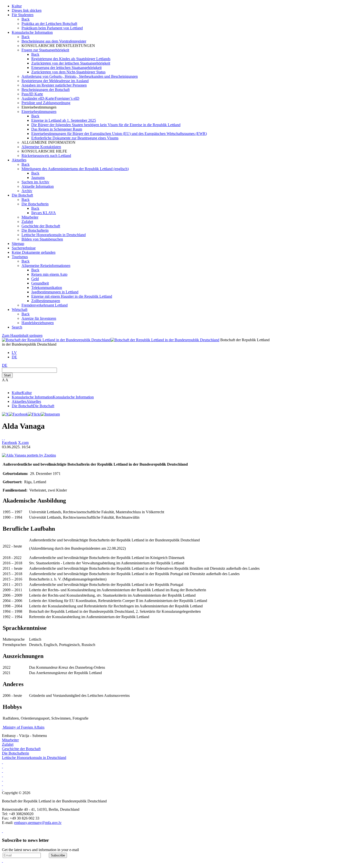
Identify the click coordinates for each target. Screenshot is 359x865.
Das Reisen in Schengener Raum (56, 129)
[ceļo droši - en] (2, 775)
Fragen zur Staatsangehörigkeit (45, 50)
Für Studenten (22, 15)
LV (14, 352)
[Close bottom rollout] (2, 831)
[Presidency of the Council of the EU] (2, 788)
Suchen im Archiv (35, 182)
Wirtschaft (19, 309)
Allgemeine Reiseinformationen (45, 265)
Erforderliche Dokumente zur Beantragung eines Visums (74, 138)
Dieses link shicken (27, 10)
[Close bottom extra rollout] (2, 861)
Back (25, 19)
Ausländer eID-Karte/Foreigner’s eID (50, 98)
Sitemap (18, 243)
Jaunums (38, 177)
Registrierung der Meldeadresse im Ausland (55, 81)
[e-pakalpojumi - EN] (2, 766)
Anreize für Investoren (38, 318)
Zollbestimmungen (45, 301)
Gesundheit (40, 283)
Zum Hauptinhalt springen (22, 335)
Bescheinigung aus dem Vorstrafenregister (53, 41)
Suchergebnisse (24, 248)
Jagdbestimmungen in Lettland (54, 292)
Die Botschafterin (35, 204)
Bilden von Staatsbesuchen (42, 239)
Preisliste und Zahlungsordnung (45, 103)
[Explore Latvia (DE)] (2, 762)
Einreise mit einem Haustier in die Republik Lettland (71, 296)
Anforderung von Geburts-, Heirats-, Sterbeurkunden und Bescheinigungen (79, 76)
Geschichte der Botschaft (40, 226)
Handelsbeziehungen (37, 323)
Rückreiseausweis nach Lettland (46, 155)
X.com (23, 442)
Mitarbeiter (29, 217)
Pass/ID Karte (32, 94)
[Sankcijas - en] (2, 771)
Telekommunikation (46, 287)
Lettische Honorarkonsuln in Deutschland (53, 235)
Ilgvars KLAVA (43, 213)
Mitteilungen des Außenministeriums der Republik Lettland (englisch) (75, 169)
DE (14, 357)
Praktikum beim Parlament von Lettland (52, 28)
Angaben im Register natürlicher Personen (54, 85)
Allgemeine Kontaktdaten (41, 147)
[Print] (2, 438)
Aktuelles (19, 160)
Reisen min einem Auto (49, 274)
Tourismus (20, 257)
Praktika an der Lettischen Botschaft (49, 24)
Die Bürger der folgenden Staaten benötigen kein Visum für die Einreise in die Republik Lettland (105, 125)
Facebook (9, 442)
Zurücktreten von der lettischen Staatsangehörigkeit (70, 63)
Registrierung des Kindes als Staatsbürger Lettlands (70, 59)
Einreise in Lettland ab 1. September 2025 (63, 120)
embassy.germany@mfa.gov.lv (38, 823)
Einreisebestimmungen (38, 111)
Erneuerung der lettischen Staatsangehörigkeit (66, 68)
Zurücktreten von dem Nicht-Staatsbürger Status (68, 72)
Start (7, 375)
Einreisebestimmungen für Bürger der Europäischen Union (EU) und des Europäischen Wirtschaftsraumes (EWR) (119, 133)
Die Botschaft (22, 195)
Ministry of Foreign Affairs (23, 727)
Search (17, 327)
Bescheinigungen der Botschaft (45, 90)
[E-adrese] (2, 779)
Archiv (26, 191)
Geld (35, 279)
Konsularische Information (32, 32)
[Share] (4, 438)
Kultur (17, 6)
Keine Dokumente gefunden (33, 252)
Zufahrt (27, 221)
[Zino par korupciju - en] (2, 784)
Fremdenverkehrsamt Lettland (44, 305)
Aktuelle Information (37, 186)
